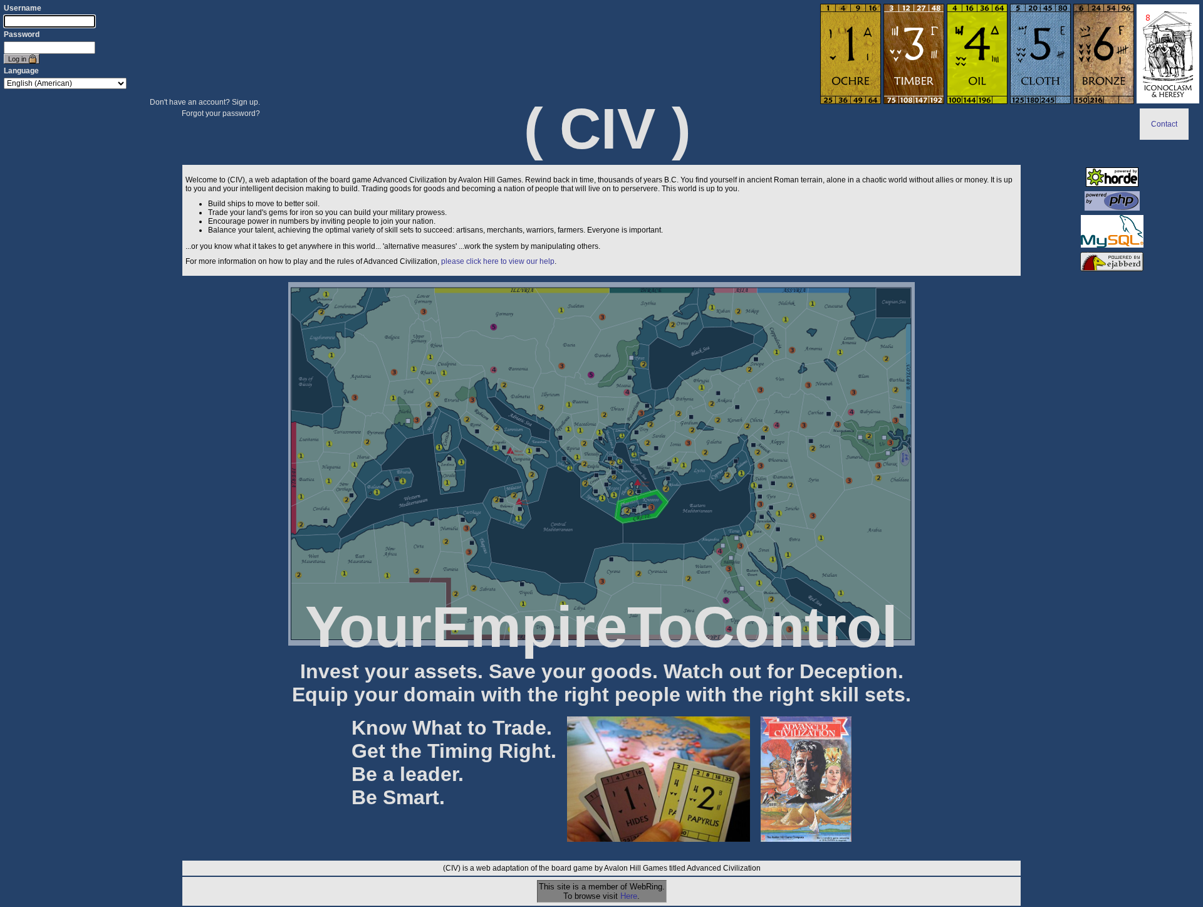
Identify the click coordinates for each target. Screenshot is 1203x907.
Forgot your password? (221, 113)
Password (21, 34)
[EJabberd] (1111, 269)
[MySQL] (1112, 245)
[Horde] (1112, 184)
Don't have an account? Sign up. (205, 102)
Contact (1164, 124)
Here (628, 896)
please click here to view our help (498, 261)
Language (21, 70)
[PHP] (1112, 208)
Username (22, 8)
